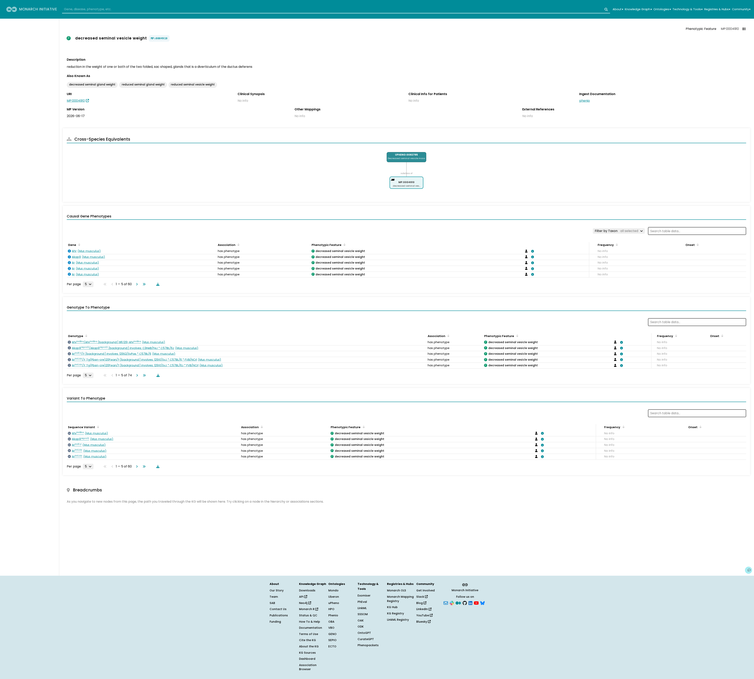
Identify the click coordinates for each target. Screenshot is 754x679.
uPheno (333, 603)
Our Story (277, 590)
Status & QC (308, 615)
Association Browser (308, 667)
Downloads (307, 590)
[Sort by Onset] (697, 244)
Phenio (333, 615)
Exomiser (364, 595)
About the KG (309, 646)
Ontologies (662, 9)
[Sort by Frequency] (616, 244)
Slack (420, 597)
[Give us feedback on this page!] (748, 570)
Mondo (333, 590)
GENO (332, 634)
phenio (584, 100)
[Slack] (452, 602)
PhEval (362, 602)
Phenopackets (368, 645)
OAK (361, 620)
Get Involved (425, 590)
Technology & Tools (688, 9)
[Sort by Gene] (78, 244)
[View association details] (532, 251)
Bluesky (422, 622)
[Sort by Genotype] (85, 336)
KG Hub (392, 607)
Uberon (333, 597)
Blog (420, 603)
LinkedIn (422, 609)
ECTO (332, 646)
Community (741, 9)
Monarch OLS (396, 590)
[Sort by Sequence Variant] (97, 427)
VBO (331, 628)
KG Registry (395, 613)
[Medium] (458, 602)
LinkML (362, 608)
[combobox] (336, 9)
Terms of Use (308, 634)
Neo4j (303, 603)
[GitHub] (465, 602)
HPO (331, 609)
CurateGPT (366, 639)
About (618, 9)
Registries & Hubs (717, 9)
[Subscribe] (446, 602)
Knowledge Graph (638, 9)
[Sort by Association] (237, 244)
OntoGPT (364, 633)
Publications (279, 615)
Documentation (310, 628)
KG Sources (307, 653)
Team (274, 597)
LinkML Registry (398, 620)
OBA (331, 622)
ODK (361, 627)
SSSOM (363, 614)
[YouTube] (476, 602)
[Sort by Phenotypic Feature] (343, 244)
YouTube (423, 615)
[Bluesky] (482, 602)
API (301, 597)
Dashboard (307, 659)
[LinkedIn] (470, 602)
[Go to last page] (143, 284)
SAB (272, 603)
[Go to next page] (136, 284)
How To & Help (309, 622)
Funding (275, 622)
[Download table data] (157, 284)
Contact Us (278, 609)
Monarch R (307, 609)
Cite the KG (307, 640)
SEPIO (332, 640)
